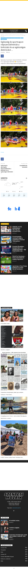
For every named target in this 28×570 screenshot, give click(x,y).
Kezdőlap (2, 34)
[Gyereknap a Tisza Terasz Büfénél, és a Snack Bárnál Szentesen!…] (6, 269)
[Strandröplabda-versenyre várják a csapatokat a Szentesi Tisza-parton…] (6, 240)
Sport (22, 37)
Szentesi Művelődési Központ (7, 556)
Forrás (2, 152)
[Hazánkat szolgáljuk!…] (12, 337)
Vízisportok (3, 549)
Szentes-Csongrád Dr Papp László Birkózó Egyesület (14, 34)
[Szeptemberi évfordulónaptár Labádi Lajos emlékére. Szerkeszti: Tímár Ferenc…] (14, 371)
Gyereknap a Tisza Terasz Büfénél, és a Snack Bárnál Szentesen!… (19, 267)
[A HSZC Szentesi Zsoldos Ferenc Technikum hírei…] (14, 437)
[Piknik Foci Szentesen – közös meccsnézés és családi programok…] (6, 259)
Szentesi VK (3, 554)
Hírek (2, 552)
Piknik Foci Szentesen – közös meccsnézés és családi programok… (18, 257)
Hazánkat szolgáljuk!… (6, 349)
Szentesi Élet (4, 547)
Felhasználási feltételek (14, 504)
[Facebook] (2, 56)
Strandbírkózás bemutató (23, 166)
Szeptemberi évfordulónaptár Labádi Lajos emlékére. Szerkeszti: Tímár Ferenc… (18, 536)
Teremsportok (3, 39)
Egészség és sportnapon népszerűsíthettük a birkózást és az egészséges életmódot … (7, 169)
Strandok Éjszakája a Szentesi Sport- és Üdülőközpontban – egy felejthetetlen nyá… (19, 249)
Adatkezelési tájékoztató (14, 503)
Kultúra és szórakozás (5, 558)
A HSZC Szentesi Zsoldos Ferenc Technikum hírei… (12, 457)
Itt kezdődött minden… (6, 323)
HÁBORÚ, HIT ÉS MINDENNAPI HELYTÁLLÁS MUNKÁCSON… (17, 229)
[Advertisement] (14, 14)
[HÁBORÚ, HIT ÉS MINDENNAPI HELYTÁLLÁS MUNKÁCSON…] (6, 230)
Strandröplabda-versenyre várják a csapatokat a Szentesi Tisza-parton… (18, 239)
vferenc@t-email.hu (16, 507)
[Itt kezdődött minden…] (12, 315)
